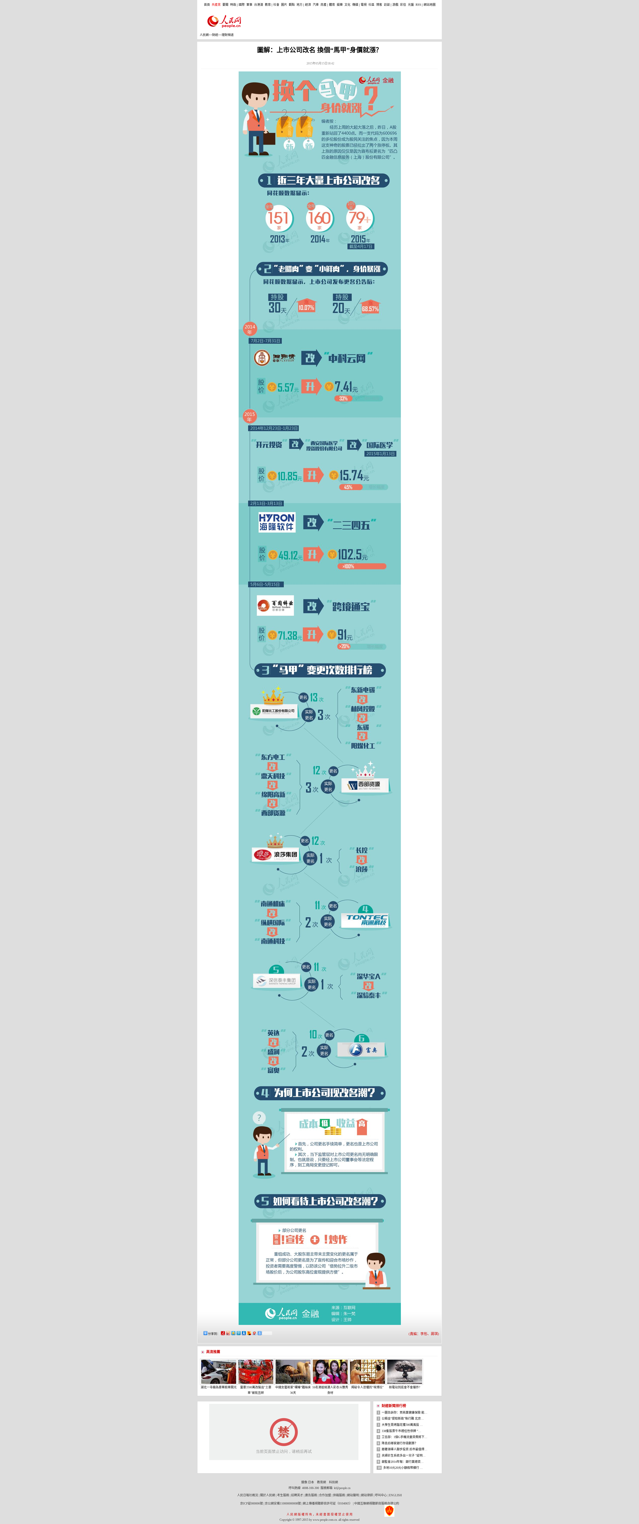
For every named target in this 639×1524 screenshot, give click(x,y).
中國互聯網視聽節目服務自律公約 (376, 1503)
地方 (300, 4)
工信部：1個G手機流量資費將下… (404, 1437)
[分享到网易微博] (254, 1333)
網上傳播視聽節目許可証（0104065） (327, 1503)
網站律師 (367, 1495)
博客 (379, 4)
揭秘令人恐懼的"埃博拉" (367, 1387)
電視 (364, 4)
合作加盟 (325, 1495)
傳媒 (355, 4)
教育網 (321, 1482)
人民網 (204, 35)
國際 (242, 4)
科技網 (333, 1482)
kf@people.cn (342, 1488)
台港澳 (258, 4)
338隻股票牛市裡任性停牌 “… (401, 1431)
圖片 (284, 4)
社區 (371, 4)
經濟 (308, 4)
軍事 (249, 4)
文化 (347, 4)
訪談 (387, 4)
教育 (268, 4)
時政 (233, 4)
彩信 (403, 4)
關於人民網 (267, 1495)
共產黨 (216, 4)
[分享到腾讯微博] (238, 1333)
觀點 (292, 4)
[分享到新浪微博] (227, 1333)
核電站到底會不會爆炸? (404, 1387)
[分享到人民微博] (222, 1333)
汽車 (316, 4)
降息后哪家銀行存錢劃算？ (400, 1443)
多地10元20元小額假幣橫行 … (403, 1468)
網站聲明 (353, 1495)
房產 (323, 4)
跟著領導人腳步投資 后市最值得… (404, 1449)
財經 (215, 35)
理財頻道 (228, 35)
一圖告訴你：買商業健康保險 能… (404, 1412)
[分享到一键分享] (259, 1333)
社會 (276, 4)
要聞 (225, 4)
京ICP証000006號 (251, 1503)
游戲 (395, 4)
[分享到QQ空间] (233, 1333)
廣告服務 (311, 1495)
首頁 (207, 4)
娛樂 (340, 4)
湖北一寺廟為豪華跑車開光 (219, 1387)
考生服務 (283, 1495)
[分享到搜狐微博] (248, 1333)
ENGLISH (395, 1495)
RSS (418, 4)
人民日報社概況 (247, 1495)
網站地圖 (430, 4)
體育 (332, 4)
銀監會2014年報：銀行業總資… (403, 1462)
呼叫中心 (381, 1495)
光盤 (411, 4)
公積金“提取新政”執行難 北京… (403, 1418)
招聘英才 (297, 1495)
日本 (311, 1482)
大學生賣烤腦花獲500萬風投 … (402, 1425)
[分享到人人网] (243, 1333)
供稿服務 (339, 1495)
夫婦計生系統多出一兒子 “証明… (404, 1455)
